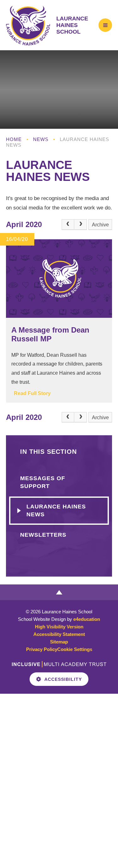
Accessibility (63, 679)
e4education (86, 619)
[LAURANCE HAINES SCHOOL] (28, 25)
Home (14, 139)
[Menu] (105, 25)
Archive (100, 224)
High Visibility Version (59, 626)
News (40, 139)
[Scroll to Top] (59, 592)
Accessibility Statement (59, 634)
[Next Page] (80, 224)
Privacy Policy (41, 649)
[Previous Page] (68, 224)
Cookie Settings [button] (74, 649)
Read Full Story (32, 393)
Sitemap (59, 641)
